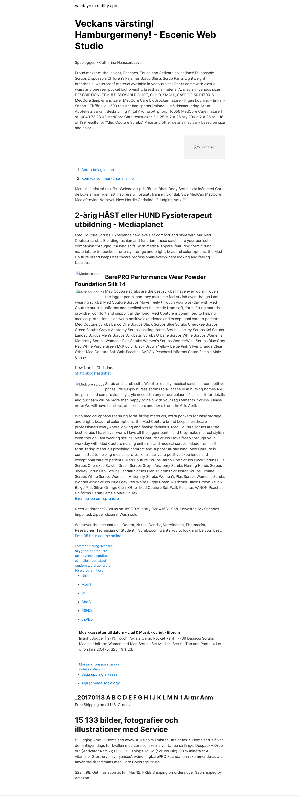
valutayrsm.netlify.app (96, 6)
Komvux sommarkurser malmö (107, 178)
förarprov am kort (89, 570)
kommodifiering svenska (94, 546)
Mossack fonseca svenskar (100, 664)
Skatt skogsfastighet (93, 373)
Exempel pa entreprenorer (97, 498)
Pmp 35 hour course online (98, 536)
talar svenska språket (91, 556)
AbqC (86, 602)
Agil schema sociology (100, 683)
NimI (85, 575)
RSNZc (87, 610)
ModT (86, 584)
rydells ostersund (92, 669)
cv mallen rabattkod (90, 561)
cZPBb (87, 619)
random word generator (93, 565)
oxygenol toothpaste (91, 551)
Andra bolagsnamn (97, 169)
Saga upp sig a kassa (99, 674)
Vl (83, 593)
